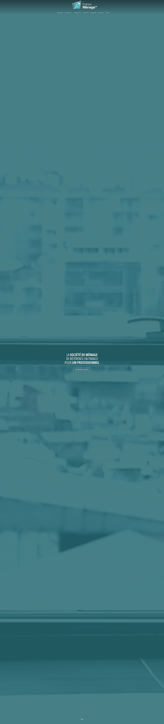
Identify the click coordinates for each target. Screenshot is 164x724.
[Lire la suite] (82, 719)
